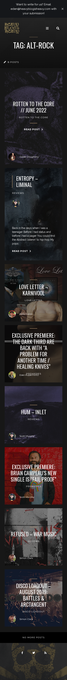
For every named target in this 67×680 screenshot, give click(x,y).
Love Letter (33, 300)
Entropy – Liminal (27, 181)
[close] (63, 9)
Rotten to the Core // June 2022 (33, 107)
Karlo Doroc (26, 314)
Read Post (32, 129)
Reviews (18, 193)
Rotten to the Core (33, 117)
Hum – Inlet (33, 412)
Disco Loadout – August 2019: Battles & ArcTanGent (33, 595)
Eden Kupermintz (29, 375)
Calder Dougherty (29, 156)
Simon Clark (26, 558)
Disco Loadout (33, 611)
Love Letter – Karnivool (33, 290)
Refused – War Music (33, 534)
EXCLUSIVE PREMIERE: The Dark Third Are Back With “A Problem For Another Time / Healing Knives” (33, 351)
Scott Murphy (27, 436)
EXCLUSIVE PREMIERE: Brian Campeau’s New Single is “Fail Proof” (33, 473)
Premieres (33, 486)
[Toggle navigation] (47, 28)
